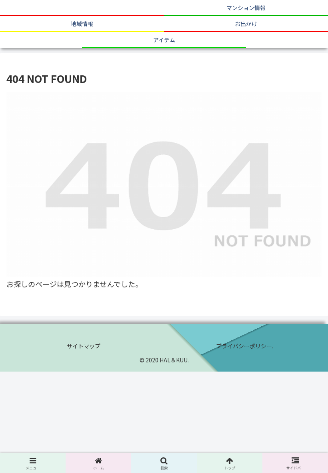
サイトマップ (83, 346)
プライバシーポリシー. (244, 346)
